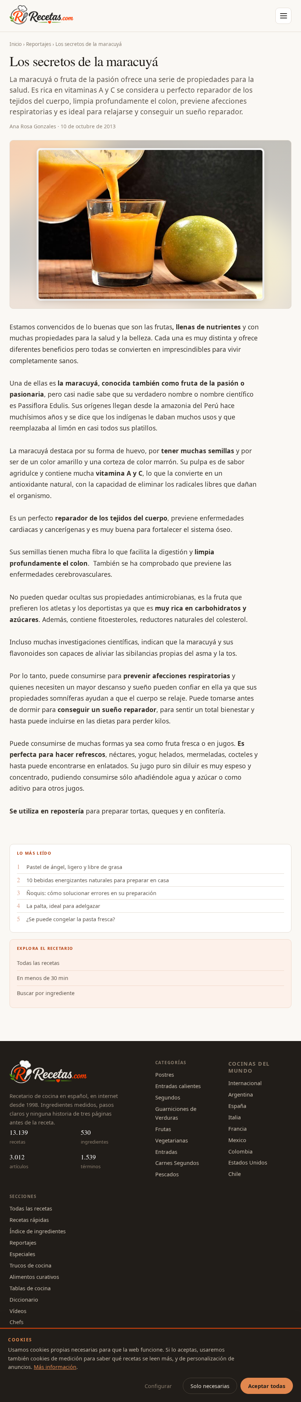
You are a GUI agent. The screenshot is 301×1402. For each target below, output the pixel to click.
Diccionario (24, 1299)
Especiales (22, 1254)
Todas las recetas (38, 962)
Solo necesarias (210, 1386)
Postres (164, 1074)
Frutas (163, 1129)
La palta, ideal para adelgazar (63, 905)
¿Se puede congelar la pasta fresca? (70, 919)
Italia (234, 1117)
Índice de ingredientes (38, 1231)
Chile (234, 1173)
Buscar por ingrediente (46, 993)
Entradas (166, 1151)
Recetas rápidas (29, 1219)
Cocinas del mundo (249, 1067)
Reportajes (38, 44)
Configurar (158, 1386)
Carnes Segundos (177, 1162)
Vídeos (18, 1311)
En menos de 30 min (42, 977)
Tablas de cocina (30, 1288)
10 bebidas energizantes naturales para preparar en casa (97, 880)
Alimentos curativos (34, 1276)
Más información (55, 1366)
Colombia (240, 1151)
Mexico (237, 1140)
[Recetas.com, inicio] (41, 15)
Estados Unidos (247, 1162)
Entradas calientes (178, 1086)
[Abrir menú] (283, 16)
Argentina (240, 1094)
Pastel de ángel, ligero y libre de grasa (74, 866)
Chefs (16, 1322)
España (237, 1105)
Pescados (167, 1174)
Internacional (245, 1083)
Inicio (16, 44)
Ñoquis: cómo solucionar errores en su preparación (91, 893)
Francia (237, 1128)
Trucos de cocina (30, 1265)
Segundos (167, 1097)
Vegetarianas (171, 1140)
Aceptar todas (266, 1386)
